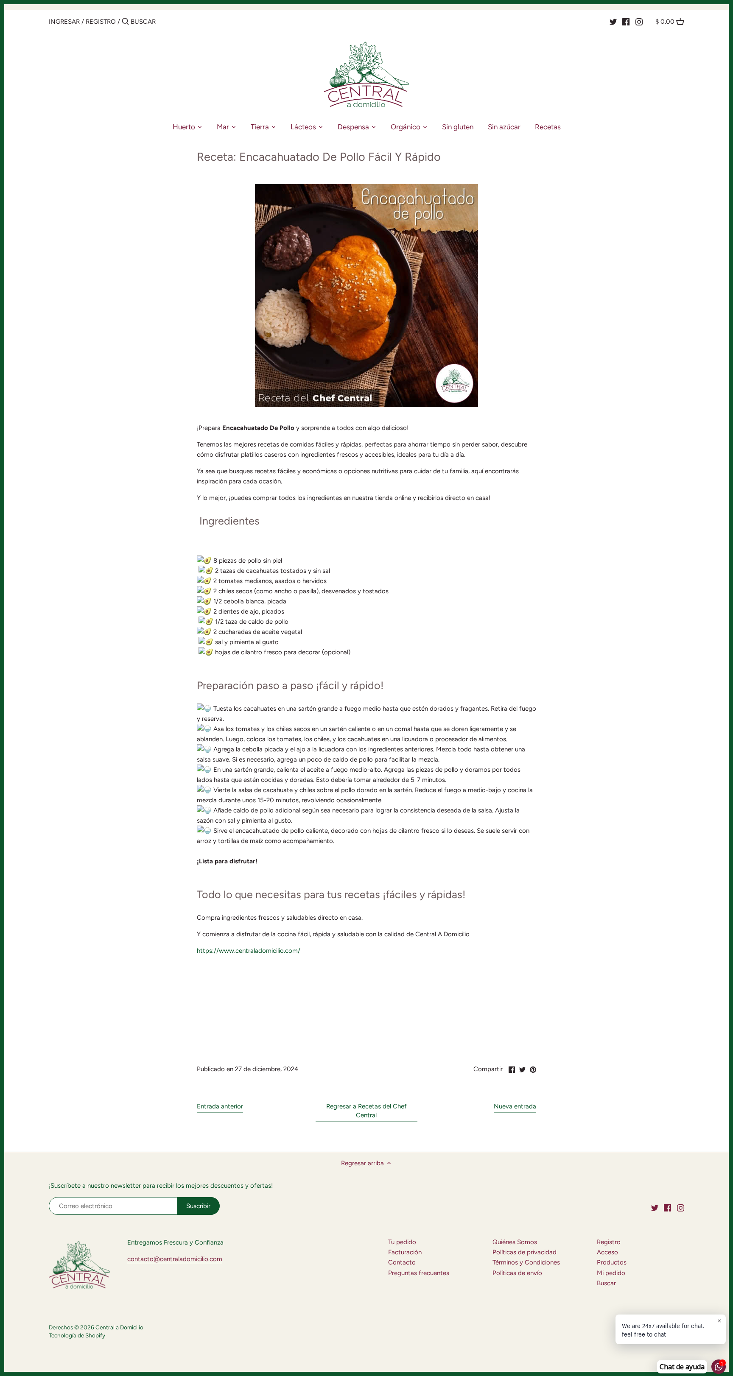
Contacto (402, 1262)
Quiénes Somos (514, 1242)
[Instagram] (639, 21)
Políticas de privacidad (524, 1252)
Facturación (405, 1252)
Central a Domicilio (119, 1327)
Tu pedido (402, 1242)
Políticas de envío (517, 1273)
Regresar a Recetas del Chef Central (366, 1110)
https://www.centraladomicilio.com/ (248, 951)
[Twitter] (613, 21)
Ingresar (64, 21)
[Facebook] (625, 21)
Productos (612, 1262)
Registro (101, 21)
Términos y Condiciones (526, 1262)
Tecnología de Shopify (77, 1335)
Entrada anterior (220, 1106)
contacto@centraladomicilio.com (174, 1259)
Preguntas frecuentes (418, 1273)
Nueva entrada (515, 1106)
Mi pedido (611, 1273)
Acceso (607, 1252)
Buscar (606, 1283)
